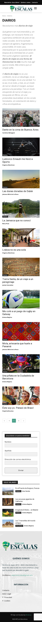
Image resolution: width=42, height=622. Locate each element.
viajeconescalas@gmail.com (22, 575)
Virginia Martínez (8, 165)
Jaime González (7, 285)
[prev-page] (4, 421)
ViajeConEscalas (8, 411)
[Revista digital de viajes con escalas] (21, 9)
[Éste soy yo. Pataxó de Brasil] (21, 395)
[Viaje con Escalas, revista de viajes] (21, 546)
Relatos (18, 491)
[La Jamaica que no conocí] (21, 208)
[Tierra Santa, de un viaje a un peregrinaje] (21, 267)
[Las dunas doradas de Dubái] (21, 179)
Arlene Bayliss (7, 317)
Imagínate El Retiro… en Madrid (26, 510)
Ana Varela (26, 491)
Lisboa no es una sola (14, 249)
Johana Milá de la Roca (10, 194)
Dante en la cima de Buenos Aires (20, 129)
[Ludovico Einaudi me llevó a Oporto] (21, 147)
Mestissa (28, 615)
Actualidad (19, 526)
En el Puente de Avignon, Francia (27, 488)
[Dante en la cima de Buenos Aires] (21, 117)
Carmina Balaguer (8, 133)
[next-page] (24, 421)
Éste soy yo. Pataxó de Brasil (18, 407)
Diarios (5, 126)
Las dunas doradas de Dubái (17, 191)
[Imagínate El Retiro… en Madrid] (8, 513)
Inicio (4, 16)
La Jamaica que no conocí (16, 220)
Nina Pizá (5, 223)
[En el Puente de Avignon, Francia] (8, 491)
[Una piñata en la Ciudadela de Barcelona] (21, 363)
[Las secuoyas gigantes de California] (8, 502)
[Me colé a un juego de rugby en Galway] (21, 299)
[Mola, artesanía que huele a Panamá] (21, 331)
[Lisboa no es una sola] (21, 237)
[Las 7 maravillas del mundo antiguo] (8, 523)
